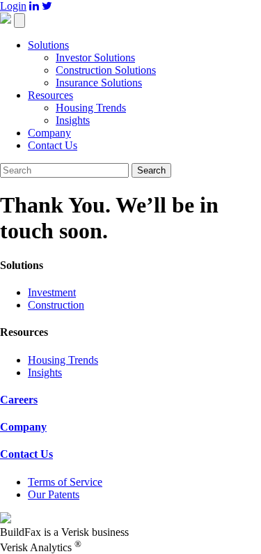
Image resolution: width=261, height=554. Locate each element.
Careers (19, 400)
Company (49, 133)
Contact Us (52, 145)
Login (13, 6)
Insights (73, 120)
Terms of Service (65, 482)
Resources (50, 95)
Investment (52, 292)
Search (151, 170)
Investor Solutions (95, 57)
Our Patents (53, 494)
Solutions (48, 45)
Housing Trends (91, 108)
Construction (56, 305)
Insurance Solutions (99, 83)
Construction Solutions (106, 70)
